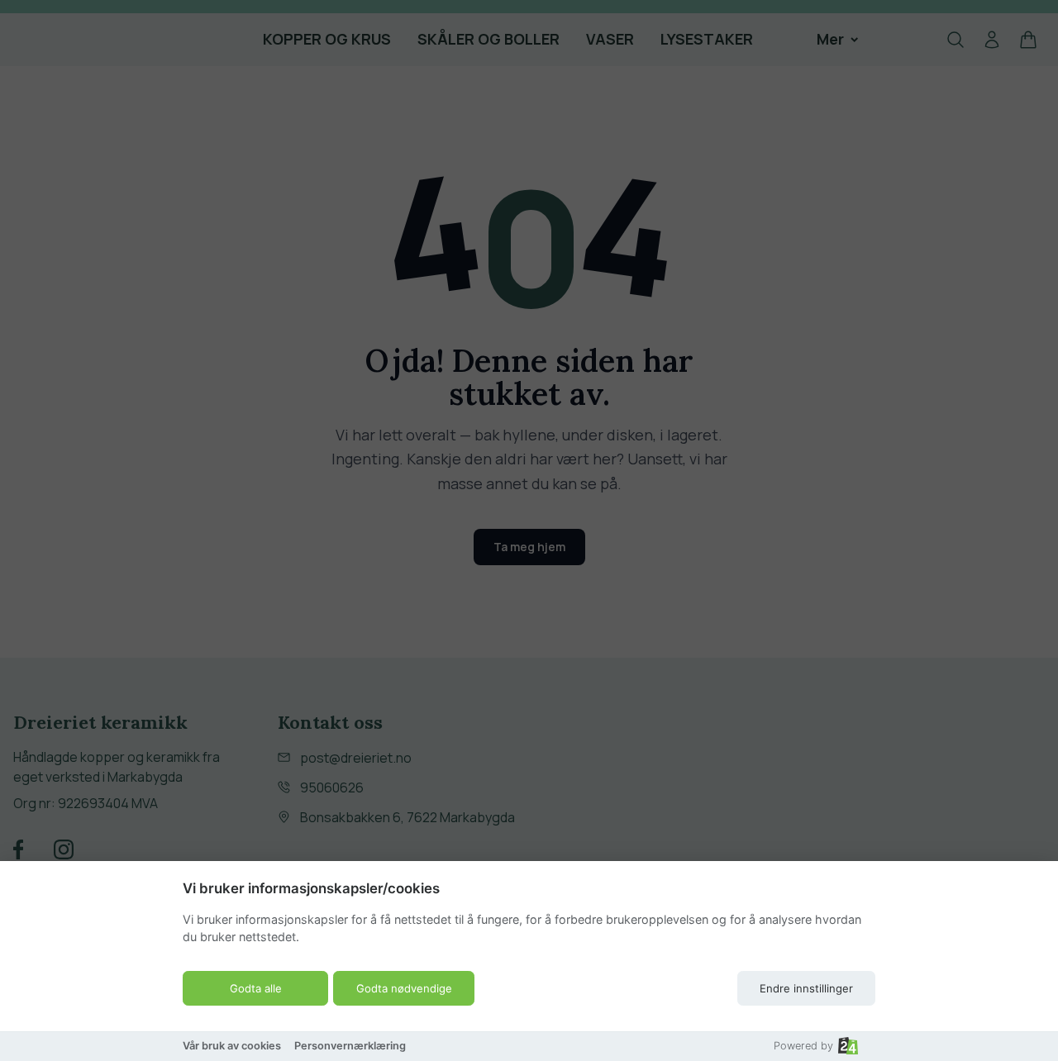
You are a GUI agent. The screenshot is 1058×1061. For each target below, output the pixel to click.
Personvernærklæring (350, 1046)
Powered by (803, 1046)
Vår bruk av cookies (232, 1046)
